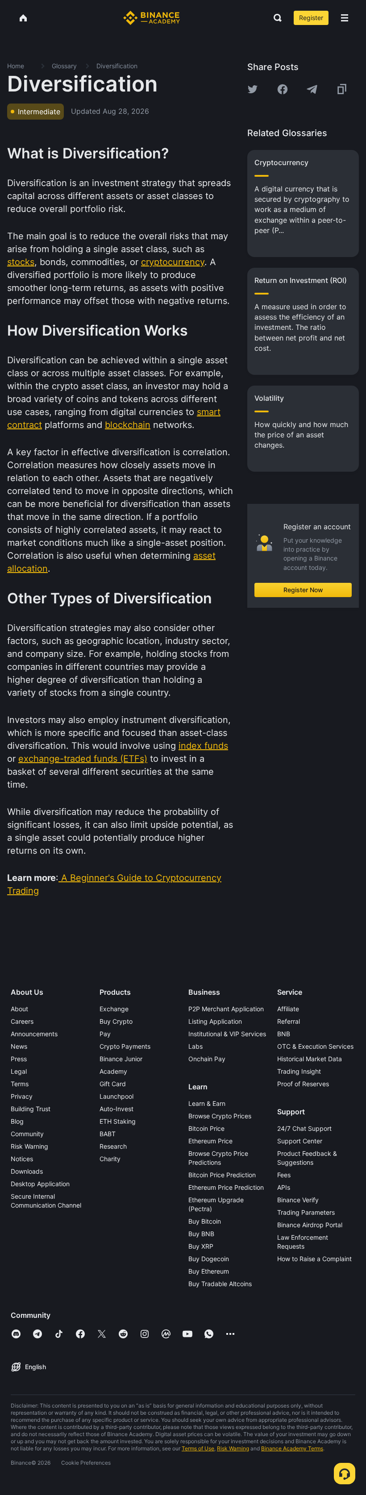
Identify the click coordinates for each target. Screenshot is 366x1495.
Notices (22, 1159)
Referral (288, 1021)
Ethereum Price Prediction (226, 1187)
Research (113, 1146)
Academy (113, 1071)
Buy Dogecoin (208, 1258)
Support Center (299, 1141)
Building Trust (30, 1109)
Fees (284, 1175)
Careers (22, 1021)
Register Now (303, 590)
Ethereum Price (210, 1141)
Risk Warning (29, 1146)
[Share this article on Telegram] (312, 89)
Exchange (114, 1009)
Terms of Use (198, 1448)
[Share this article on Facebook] (282, 89)
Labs (195, 1046)
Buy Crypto (116, 1021)
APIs (283, 1187)
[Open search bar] (275, 18)
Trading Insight (299, 1071)
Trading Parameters (306, 1212)
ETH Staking (118, 1121)
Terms (20, 1084)
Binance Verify (298, 1200)
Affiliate (288, 1009)
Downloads (27, 1171)
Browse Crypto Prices (219, 1116)
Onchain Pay (206, 1059)
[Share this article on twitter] (252, 89)
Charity (110, 1159)
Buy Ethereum (208, 1271)
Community (27, 1134)
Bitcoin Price (206, 1128)
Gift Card (113, 1084)
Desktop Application (40, 1184)
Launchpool (116, 1096)
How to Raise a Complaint (314, 1258)
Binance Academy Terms (292, 1448)
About (19, 1009)
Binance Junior (121, 1059)
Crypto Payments (125, 1046)
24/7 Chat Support (304, 1128)
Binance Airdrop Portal (309, 1225)
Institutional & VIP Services (227, 1034)
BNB (283, 1034)
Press (19, 1059)
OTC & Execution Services (315, 1046)
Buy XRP (200, 1246)
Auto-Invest (116, 1109)
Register (311, 17)
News (19, 1046)
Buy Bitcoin (204, 1221)
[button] (344, 17)
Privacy (22, 1096)
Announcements (34, 1034)
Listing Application (215, 1021)
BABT (108, 1134)
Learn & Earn (206, 1103)
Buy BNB (201, 1234)
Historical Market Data (309, 1059)
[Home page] (151, 18)
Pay (105, 1034)
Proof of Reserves (303, 1084)
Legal (19, 1071)
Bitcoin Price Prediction (222, 1175)
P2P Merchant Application (226, 1009)
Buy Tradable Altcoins (220, 1283)
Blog (17, 1121)
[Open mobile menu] (344, 18)
